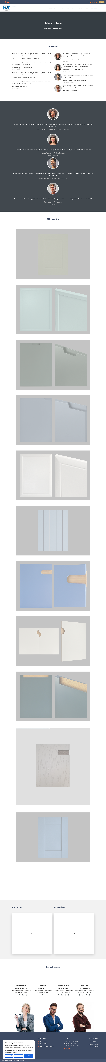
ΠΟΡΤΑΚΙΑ (61, 8)
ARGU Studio (47, 28)
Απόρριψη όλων (18, 1056)
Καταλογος (79, 8)
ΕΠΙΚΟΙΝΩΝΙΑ (94, 8)
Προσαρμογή (9, 1056)
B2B (102, 2)
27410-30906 (93, 2)
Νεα (86, 8)
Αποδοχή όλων (28, 1056)
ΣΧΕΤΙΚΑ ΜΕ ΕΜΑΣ (51, 8)
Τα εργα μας (70, 8)
